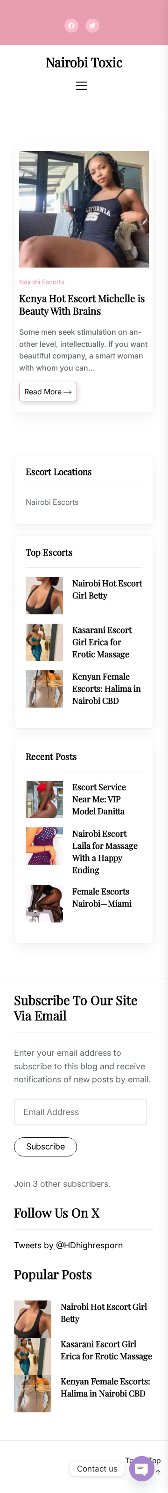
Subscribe (45, 1146)
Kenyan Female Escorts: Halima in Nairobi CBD (106, 688)
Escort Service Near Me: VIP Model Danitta (99, 799)
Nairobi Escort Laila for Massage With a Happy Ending (105, 851)
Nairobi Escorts (41, 282)
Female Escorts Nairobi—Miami (102, 897)
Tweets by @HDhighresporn (68, 1245)
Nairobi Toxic (84, 61)
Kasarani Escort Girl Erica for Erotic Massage (102, 642)
